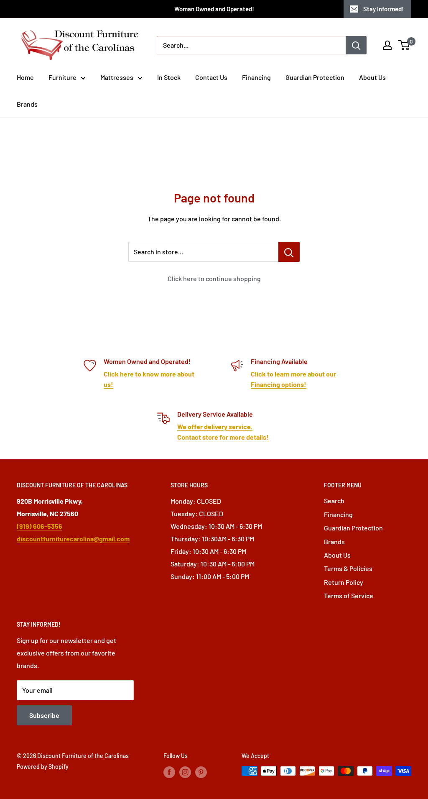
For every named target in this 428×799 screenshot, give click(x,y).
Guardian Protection (314, 77)
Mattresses (116, 77)
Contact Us (211, 77)
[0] (404, 45)
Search (334, 500)
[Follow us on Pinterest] (201, 772)
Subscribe (44, 715)
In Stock (169, 77)
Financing (256, 77)
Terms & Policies (348, 568)
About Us (372, 77)
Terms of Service (348, 595)
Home (25, 77)
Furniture (62, 77)
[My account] (387, 45)
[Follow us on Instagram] (185, 772)
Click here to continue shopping (214, 278)
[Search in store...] (289, 252)
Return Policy (343, 582)
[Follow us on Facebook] (169, 772)
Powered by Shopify (43, 766)
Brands (27, 104)
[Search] (356, 45)
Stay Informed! (383, 9)
